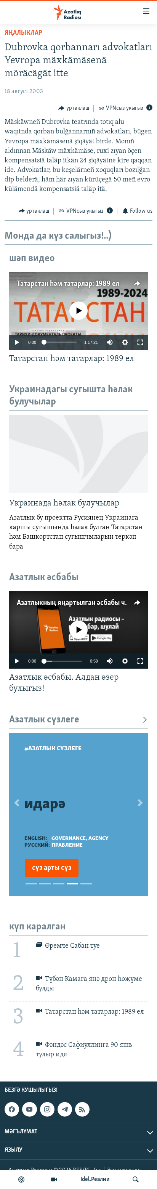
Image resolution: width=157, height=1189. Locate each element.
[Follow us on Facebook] (12, 1109)
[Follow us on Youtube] (29, 1109)
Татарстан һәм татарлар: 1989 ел (68, 284)
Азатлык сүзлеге (44, 720)
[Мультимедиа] (54, 1179)
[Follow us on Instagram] (47, 1109)
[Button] (73, 108)
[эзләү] (135, 1179)
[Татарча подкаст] (21, 1179)
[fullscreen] (140, 342)
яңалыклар (23, 33)
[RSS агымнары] (82, 1109)
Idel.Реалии (95, 1179)
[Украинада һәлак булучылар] (78, 454)
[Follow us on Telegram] (65, 1109)
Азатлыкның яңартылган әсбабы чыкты (79, 603)
